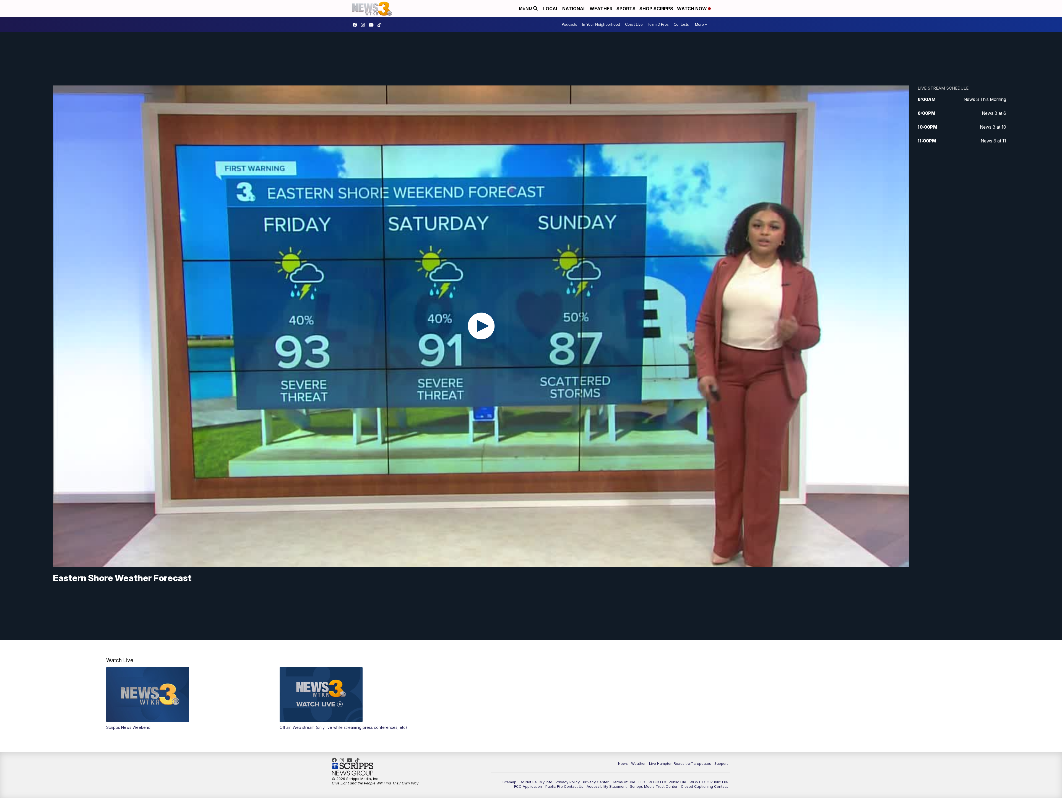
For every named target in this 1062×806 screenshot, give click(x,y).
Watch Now (692, 8)
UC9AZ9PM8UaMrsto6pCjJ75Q (372, 25)
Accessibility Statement (607, 786)
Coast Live (634, 24)
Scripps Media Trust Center (654, 786)
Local (550, 8)
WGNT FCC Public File (708, 782)
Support (721, 763)
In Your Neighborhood (601, 24)
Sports (626, 8)
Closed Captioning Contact (704, 786)
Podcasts (569, 24)
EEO (642, 782)
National (574, 8)
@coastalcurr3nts (381, 25)
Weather (601, 8)
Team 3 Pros (658, 24)
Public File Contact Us (564, 786)
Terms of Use (623, 782)
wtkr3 (364, 25)
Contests (681, 24)
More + (701, 24)
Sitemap (509, 782)
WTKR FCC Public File (667, 782)
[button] (184, 698)
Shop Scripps (656, 8)
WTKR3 (356, 25)
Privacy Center (596, 782)
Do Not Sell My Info (536, 782)
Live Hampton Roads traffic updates (680, 763)
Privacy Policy (568, 782)
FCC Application (528, 786)
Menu (526, 8)
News (623, 763)
